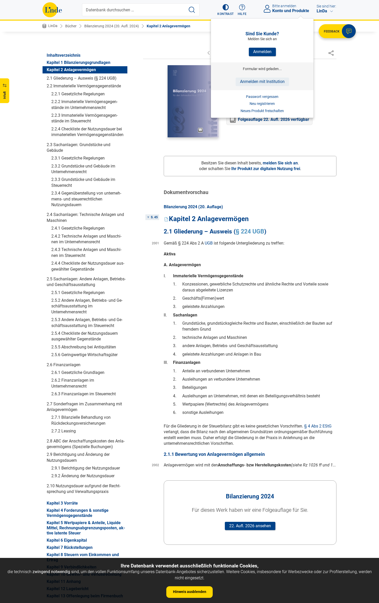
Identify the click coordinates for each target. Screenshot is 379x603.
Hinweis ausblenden (189, 592)
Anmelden (262, 51)
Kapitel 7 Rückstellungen (70, 547)
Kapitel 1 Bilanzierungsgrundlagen (78, 62)
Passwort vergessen (262, 97)
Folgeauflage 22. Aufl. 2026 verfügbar (273, 119)
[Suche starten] (191, 10)
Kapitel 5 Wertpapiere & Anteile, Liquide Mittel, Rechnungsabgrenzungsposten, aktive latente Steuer (86, 527)
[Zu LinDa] (52, 9)
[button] (225, 9)
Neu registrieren (262, 104)
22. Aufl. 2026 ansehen (250, 525)
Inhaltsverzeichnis (63, 55)
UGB (209, 243)
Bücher (71, 26)
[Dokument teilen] (331, 52)
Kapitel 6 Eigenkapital (67, 540)
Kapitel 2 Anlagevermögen (168, 26)
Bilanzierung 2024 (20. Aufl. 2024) (111, 26)
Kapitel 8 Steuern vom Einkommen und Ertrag (83, 557)
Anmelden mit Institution (262, 81)
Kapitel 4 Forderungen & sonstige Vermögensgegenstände (78, 513)
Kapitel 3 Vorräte (62, 503)
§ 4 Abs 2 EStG (318, 426)
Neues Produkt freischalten (262, 111)
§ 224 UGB (250, 231)
